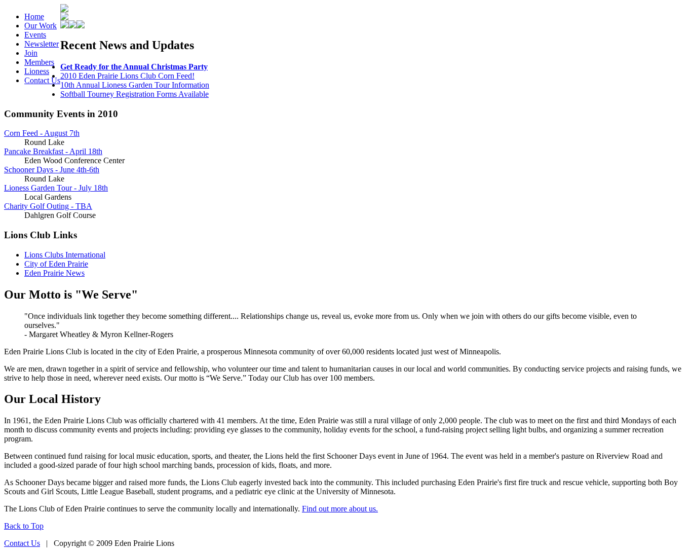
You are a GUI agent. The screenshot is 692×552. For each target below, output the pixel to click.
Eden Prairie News (54, 273)
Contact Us (42, 80)
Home (34, 16)
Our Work (40, 25)
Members (39, 62)
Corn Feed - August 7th (42, 133)
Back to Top (24, 526)
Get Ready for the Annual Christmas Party (134, 66)
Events (35, 34)
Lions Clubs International (64, 254)
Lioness (36, 71)
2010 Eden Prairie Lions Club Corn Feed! (127, 75)
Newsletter (41, 44)
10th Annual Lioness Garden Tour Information (134, 85)
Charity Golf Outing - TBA (48, 206)
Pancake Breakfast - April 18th (53, 151)
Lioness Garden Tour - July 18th (56, 187)
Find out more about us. (340, 508)
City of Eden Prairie (56, 264)
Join (30, 53)
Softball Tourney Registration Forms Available (134, 94)
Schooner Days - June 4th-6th (51, 169)
